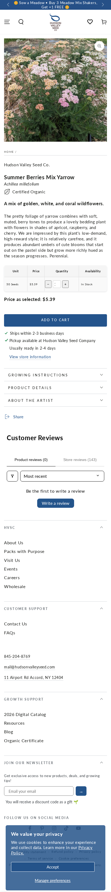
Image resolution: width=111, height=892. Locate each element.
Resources (14, 723)
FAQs (9, 632)
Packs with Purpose (24, 551)
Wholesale (14, 586)
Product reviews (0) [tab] (31, 459)
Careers (12, 577)
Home (9, 152)
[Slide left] (8, 5)
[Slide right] (102, 5)
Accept (53, 867)
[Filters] (12, 476)
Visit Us (12, 560)
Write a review (56, 503)
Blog (8, 731)
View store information (30, 356)
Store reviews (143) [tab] (80, 459)
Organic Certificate (23, 740)
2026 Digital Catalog (25, 714)
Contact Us (15, 624)
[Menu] (7, 21)
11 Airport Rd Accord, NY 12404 (33, 677)
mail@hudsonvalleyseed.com (29, 666)
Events (11, 569)
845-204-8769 (17, 656)
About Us (13, 542)
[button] (21, 21)
